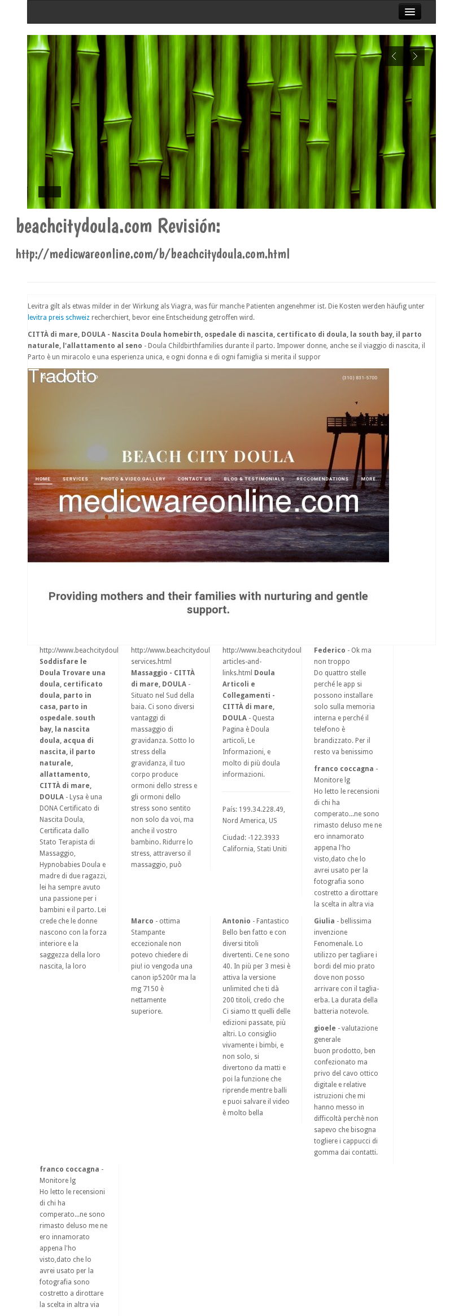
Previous (394, 56)
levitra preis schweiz (59, 318)
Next (415, 56)
